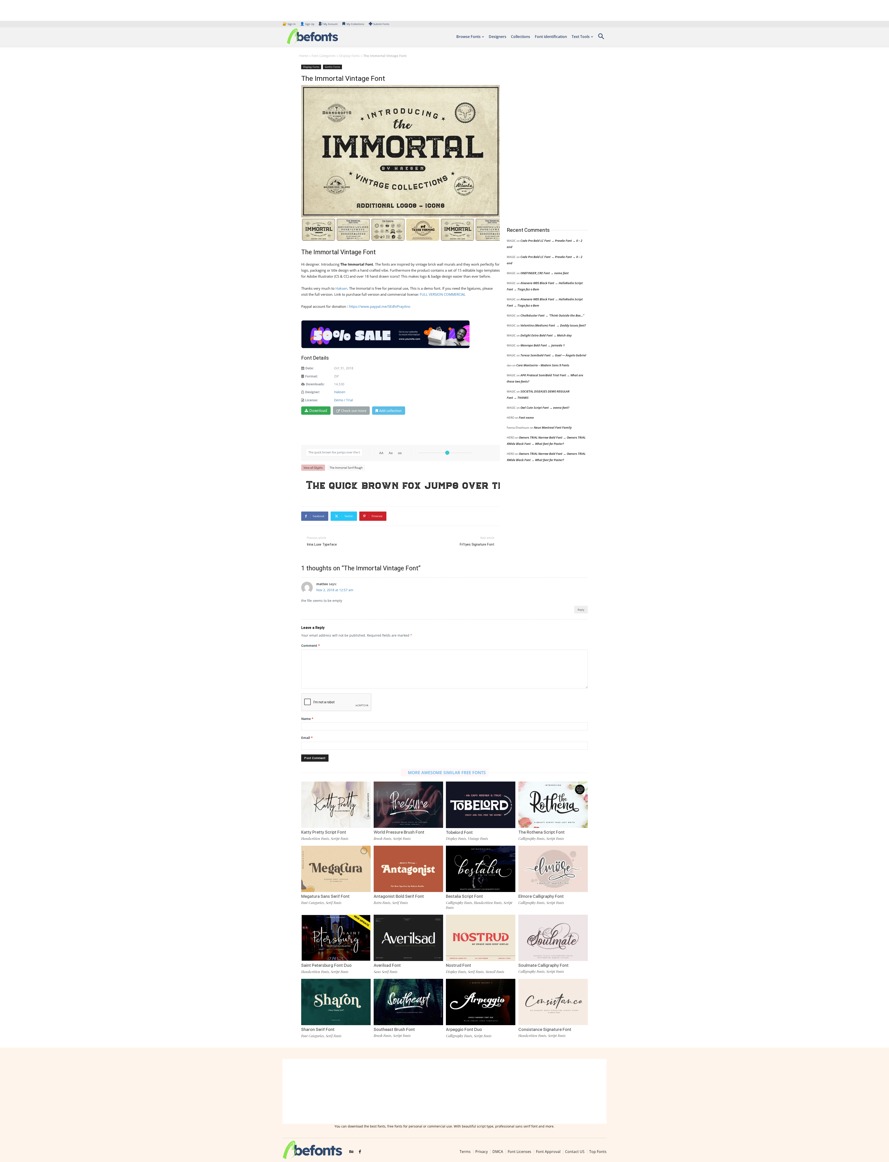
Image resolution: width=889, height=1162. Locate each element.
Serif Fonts (333, 902)
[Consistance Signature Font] (553, 1001)
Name (307, 718)
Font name (526, 417)
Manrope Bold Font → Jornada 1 (542, 345)
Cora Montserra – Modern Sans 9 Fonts (542, 365)
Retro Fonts (382, 902)
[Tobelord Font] (480, 804)
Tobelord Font (459, 832)
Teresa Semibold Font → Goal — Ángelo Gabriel (553, 355)
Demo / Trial (343, 400)
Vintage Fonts (478, 838)
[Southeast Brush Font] (408, 1001)
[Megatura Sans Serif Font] (336, 868)
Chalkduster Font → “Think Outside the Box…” (552, 315)
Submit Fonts (381, 24)
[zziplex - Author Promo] (385, 334)
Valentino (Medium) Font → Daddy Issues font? (553, 325)
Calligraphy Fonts (531, 838)
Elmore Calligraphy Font (541, 896)
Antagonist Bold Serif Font (399, 896)
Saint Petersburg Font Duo (326, 965)
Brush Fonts (382, 838)
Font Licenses (519, 1151)
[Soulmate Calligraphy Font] (553, 937)
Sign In (289, 24)
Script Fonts (339, 838)
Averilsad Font (387, 965)
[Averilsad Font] (408, 937)
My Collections (355, 24)
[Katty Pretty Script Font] (336, 804)
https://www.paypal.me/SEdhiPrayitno (379, 306)
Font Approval (548, 1151)
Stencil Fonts (494, 971)
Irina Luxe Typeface (322, 544)
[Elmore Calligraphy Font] (553, 868)
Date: (309, 368)
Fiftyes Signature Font (477, 544)
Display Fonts (349, 55)
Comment (310, 645)
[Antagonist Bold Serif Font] (408, 868)
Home (303, 55)
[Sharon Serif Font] (336, 1001)
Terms (465, 1151)
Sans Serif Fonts (386, 971)
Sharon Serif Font (318, 1029)
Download (318, 410)
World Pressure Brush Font (399, 832)
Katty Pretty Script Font (323, 832)
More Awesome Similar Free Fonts (447, 772)
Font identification (551, 36)
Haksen (341, 288)
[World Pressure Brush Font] (408, 804)
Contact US (575, 1151)
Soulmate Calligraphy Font (543, 965)
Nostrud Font (458, 965)
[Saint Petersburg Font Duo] (336, 937)
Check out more (353, 410)
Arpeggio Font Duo (464, 1029)
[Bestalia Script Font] (480, 868)
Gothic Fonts (332, 67)
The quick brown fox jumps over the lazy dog (403, 485)
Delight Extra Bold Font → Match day (546, 335)
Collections (520, 36)
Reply (581, 609)
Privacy (481, 1151)
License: (311, 400)
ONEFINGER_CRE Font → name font (544, 273)
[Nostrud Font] (480, 937)
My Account (330, 24)
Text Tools (581, 36)
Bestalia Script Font (464, 896)
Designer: (312, 392)
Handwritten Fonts (315, 838)
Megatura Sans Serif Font (325, 896)
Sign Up (307, 24)
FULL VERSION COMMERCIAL (443, 294)
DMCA (497, 1151)
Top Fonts (598, 1151)
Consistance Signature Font (544, 1029)
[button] (601, 38)
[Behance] (351, 1151)
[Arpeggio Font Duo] (480, 1001)
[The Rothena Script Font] (553, 804)
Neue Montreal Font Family (553, 427)
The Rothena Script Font (541, 832)
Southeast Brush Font (394, 1029)
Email (307, 737)
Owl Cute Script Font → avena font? (544, 407)
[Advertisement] (541, 141)
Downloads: (315, 384)
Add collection (390, 410)
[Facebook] (360, 1151)
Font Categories (324, 55)
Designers (497, 36)
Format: (311, 376)
